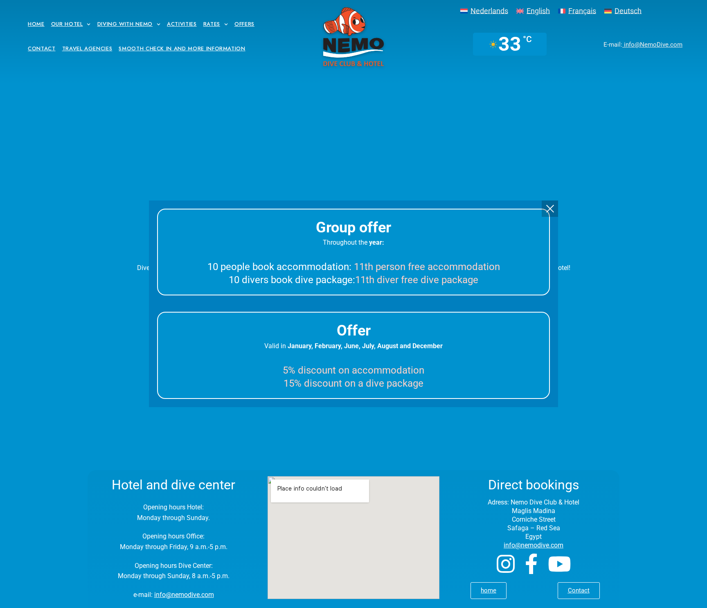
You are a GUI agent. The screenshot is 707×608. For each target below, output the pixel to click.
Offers (244, 24)
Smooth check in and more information (182, 48)
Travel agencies (87, 48)
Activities (182, 24)
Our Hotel (67, 24)
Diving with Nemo (125, 24)
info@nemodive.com (184, 595)
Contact (42, 48)
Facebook (531, 564)
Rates (211, 24)
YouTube (559, 564)
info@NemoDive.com (652, 44)
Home (36, 24)
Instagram (506, 564)
